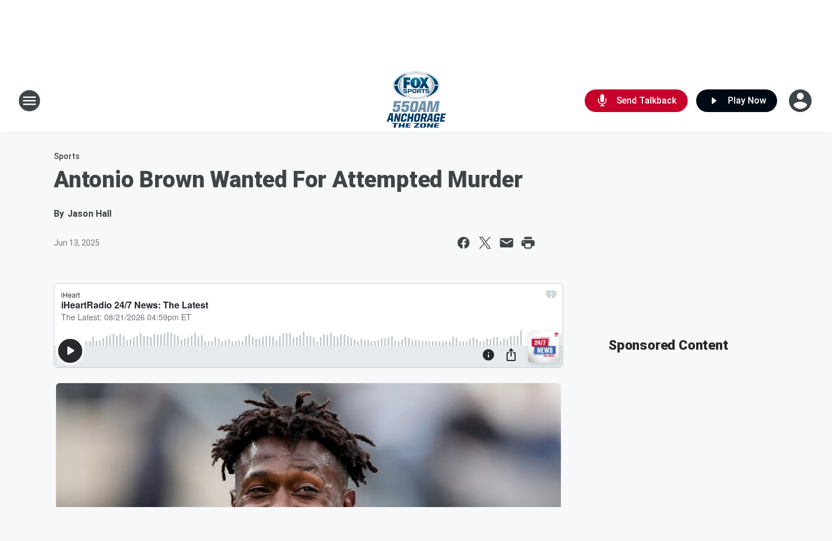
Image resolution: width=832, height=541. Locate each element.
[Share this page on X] (485, 243)
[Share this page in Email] (506, 243)
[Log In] (801, 100)
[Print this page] (528, 243)
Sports (67, 156)
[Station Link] (416, 100)
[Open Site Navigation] (29, 100)
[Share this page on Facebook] (463, 243)
